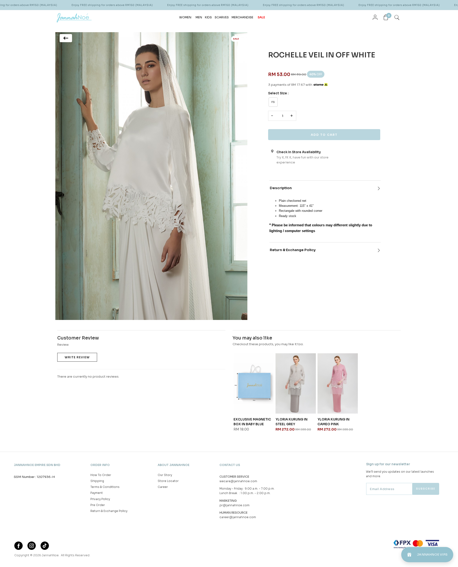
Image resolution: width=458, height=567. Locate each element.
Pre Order (97, 505)
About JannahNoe (173, 465)
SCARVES (222, 17)
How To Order (100, 475)
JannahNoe (50, 555)
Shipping (97, 481)
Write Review (77, 357)
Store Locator (168, 481)
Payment (96, 493)
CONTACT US (229, 465)
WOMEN (185, 17)
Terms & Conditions (105, 487)
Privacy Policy (100, 499)
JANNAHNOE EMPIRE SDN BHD (37, 465)
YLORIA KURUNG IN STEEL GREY (291, 421)
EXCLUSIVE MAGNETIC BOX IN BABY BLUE (252, 421)
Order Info (100, 465)
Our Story (165, 475)
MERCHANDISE (242, 17)
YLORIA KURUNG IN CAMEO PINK (333, 421)
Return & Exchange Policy (293, 250)
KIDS (208, 17)
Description (281, 188)
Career (163, 487)
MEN (199, 17)
